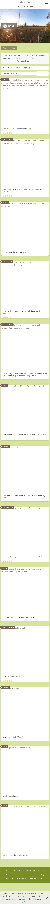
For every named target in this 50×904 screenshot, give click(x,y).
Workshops (35, 875)
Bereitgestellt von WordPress (14, 870)
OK (23, 902)
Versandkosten (20, 878)
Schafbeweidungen (22, 875)
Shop (42, 875)
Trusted (32, 870)
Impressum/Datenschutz (36, 878)
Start (5, 48)
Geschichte (9, 875)
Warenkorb (9, 878)
